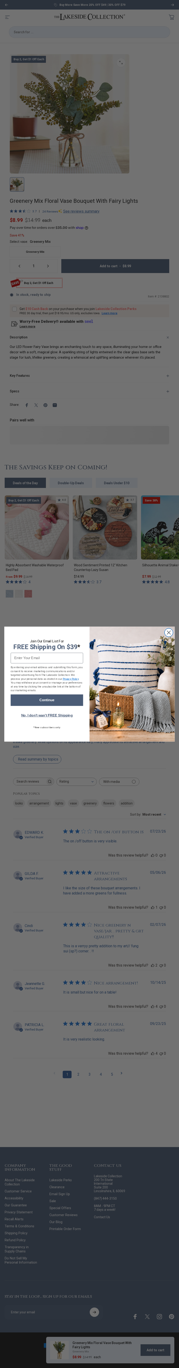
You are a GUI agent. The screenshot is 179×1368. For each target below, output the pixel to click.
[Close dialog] (169, 632)
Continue (46, 700)
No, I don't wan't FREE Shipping (47, 715)
